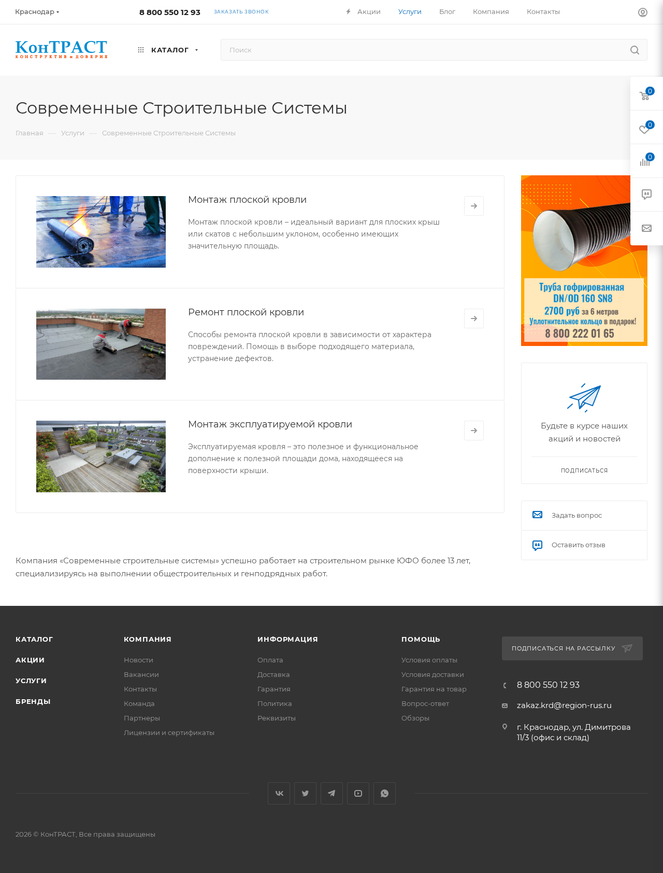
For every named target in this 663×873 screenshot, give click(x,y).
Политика (274, 703)
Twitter (305, 793)
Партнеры (142, 718)
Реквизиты (276, 718)
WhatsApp (384, 793)
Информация (287, 639)
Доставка (273, 674)
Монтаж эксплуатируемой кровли (270, 424)
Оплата (270, 660)
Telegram (332, 793)
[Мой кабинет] (642, 13)
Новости (138, 660)
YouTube (358, 793)
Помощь (420, 639)
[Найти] (634, 50)
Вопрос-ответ (425, 703)
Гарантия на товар (434, 689)
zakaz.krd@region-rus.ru (564, 705)
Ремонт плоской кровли (246, 312)
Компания (148, 639)
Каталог (34, 639)
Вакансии (141, 674)
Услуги (31, 680)
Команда (139, 703)
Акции (30, 660)
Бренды (33, 701)
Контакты (140, 689)
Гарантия (274, 689)
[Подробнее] (474, 206)
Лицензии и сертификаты (169, 732)
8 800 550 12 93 (169, 12)
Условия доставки (432, 674)
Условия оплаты (429, 660)
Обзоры (415, 718)
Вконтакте (279, 793)
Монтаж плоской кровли (247, 199)
